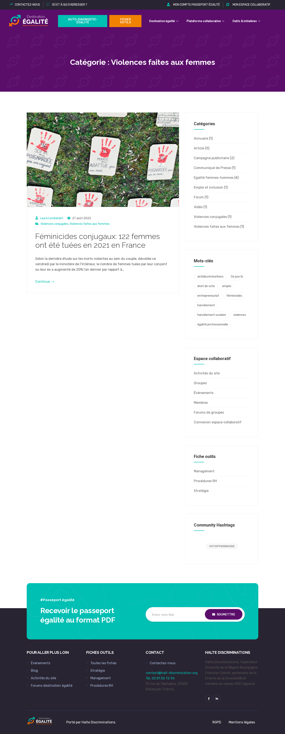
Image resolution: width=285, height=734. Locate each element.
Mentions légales (242, 722)
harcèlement (206, 305)
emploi (226, 286)
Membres (201, 403)
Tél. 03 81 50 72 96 (160, 678)
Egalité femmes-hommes (213, 178)
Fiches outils (125, 21)
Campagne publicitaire (211, 158)
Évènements (203, 393)
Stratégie (201, 491)
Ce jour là (237, 276)
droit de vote (206, 286)
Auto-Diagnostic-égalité (82, 21)
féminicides (234, 296)
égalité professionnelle (212, 324)
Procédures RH (205, 481)
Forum (199, 197)
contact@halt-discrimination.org (172, 673)
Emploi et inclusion (208, 187)
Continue (43, 282)
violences (239, 315)
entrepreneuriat (208, 296)
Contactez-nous (162, 663)
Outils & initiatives (244, 21)
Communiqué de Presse (212, 168)
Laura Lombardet (51, 218)
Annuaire (201, 138)
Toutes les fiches (103, 663)
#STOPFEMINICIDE (222, 546)
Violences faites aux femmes (90, 224)
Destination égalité (162, 21)
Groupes (200, 383)
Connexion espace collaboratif (218, 422)
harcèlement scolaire (211, 315)
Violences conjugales (54, 224)
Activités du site (207, 373)
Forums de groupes (209, 412)
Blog (34, 671)
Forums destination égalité (51, 686)
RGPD (216, 722)
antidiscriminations (210, 276)
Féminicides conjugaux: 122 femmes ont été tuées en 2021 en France (97, 240)
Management (204, 471)
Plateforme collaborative (204, 21)
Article (199, 148)
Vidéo (198, 207)
